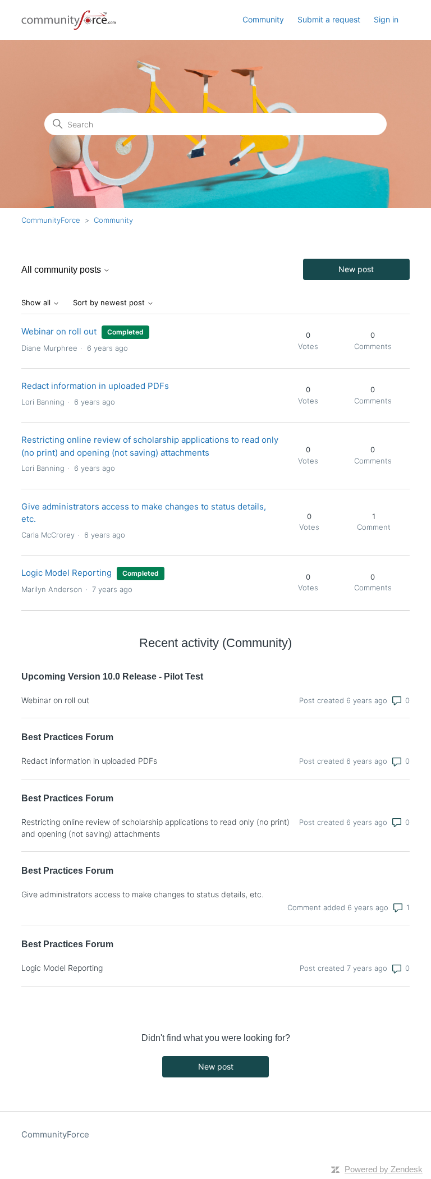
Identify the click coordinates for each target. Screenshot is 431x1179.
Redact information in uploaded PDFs (95, 385)
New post (356, 269)
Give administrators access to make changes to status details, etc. (142, 894)
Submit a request (328, 19)
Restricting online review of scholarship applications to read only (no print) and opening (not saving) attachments (155, 827)
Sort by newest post (110, 303)
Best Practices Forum (67, 737)
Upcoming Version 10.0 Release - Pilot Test (112, 676)
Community (263, 19)
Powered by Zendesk (384, 1169)
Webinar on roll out (59, 331)
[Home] (69, 20)
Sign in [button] (386, 19)
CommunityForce (50, 219)
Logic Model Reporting (66, 572)
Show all (37, 303)
